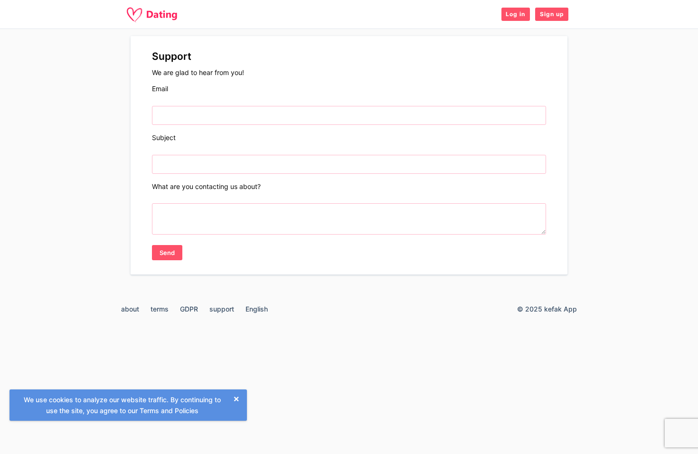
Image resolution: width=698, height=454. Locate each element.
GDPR (189, 309)
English (256, 309)
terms (160, 309)
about (130, 309)
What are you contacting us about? (206, 186)
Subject (164, 137)
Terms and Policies (169, 411)
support (221, 309)
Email (160, 89)
